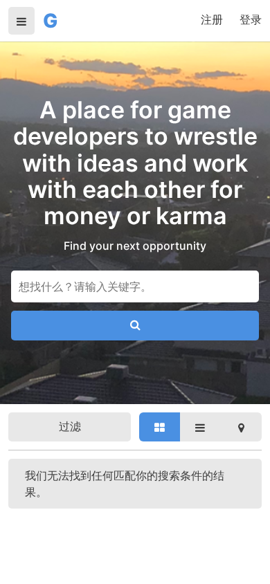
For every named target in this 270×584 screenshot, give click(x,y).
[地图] (241, 426)
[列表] (200, 426)
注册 (212, 19)
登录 (251, 19)
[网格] (159, 426)
